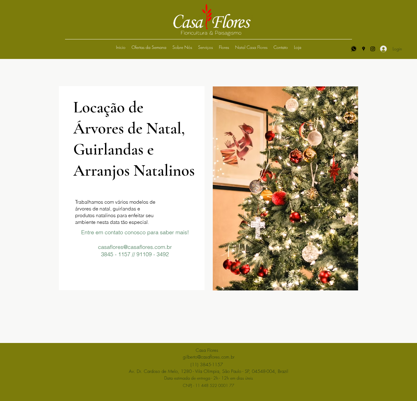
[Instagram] (373, 49)
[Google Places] (364, 49)
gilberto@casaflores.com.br (208, 357)
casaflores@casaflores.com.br (135, 246)
